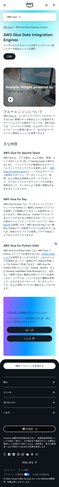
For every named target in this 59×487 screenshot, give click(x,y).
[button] (14, 16)
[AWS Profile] (54, 5)
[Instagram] (18, 454)
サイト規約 (23, 470)
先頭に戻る (28, 462)
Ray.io (6, 224)
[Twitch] (23, 454)
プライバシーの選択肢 (13, 474)
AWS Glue (7, 27)
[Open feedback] (55, 243)
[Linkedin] (14, 454)
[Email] (37, 454)
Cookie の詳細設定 (41, 474)
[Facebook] (9, 454)
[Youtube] (27, 454)
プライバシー (9, 470)
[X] (4, 454)
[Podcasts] (32, 454)
